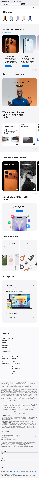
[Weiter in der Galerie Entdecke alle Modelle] (36, 70)
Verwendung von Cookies (10, 475)
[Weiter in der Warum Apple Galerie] (36, 149)
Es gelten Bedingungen (24, 444)
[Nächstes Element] (35, 19)
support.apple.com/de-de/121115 (31, 408)
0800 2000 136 (34, 471)
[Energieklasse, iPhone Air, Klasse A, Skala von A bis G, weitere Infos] (33, 62)
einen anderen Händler (20, 471)
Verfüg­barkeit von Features (27, 443)
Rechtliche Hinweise (32, 475)
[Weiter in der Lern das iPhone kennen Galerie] (36, 193)
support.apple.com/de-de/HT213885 (6, 422)
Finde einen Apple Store (12, 471)
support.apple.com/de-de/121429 (6, 415)
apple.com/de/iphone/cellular (5, 431)
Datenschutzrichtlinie (3, 475)
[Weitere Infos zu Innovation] (10, 176)
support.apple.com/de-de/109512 (15, 435)
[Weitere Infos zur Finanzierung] (28, 134)
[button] (11, 4)
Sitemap (2, 476)
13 (30, 247)
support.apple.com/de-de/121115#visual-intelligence (23, 413)
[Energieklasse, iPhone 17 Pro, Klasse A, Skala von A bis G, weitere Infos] (16, 62)
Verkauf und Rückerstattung (25, 475)
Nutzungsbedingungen (18, 475)
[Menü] (38, 7)
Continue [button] (23, 4)
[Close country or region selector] (37, 1)
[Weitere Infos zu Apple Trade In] (10, 134)
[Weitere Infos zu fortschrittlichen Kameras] (28, 176)
